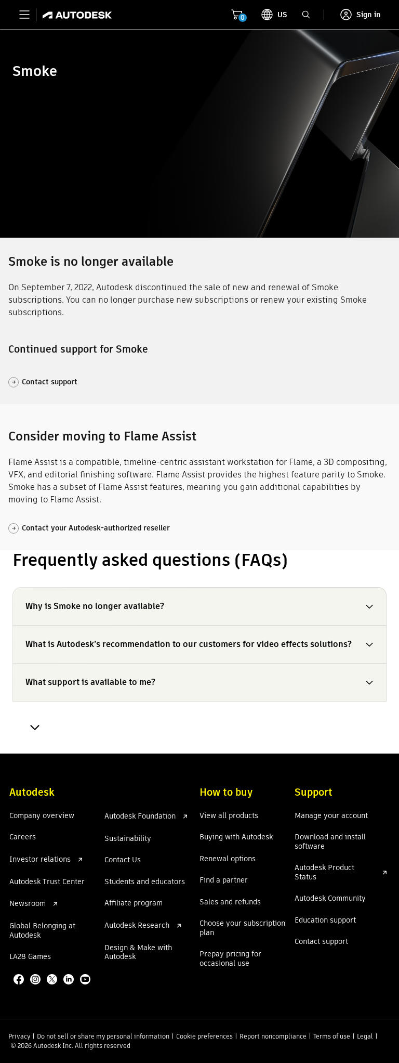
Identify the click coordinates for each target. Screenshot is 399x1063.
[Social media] (53, 980)
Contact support (44, 382)
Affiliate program (133, 903)
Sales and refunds (230, 902)
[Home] (74, 14)
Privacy (19, 1036)
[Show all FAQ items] (33, 727)
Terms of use (331, 1036)
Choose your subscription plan (242, 928)
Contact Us (122, 860)
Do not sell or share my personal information (103, 1036)
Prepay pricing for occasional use (230, 959)
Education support (325, 920)
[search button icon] (306, 14)
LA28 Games (30, 957)
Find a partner (224, 880)
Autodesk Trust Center (47, 882)
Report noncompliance (273, 1036)
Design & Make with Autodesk (138, 952)
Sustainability (127, 839)
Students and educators (144, 882)
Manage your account (331, 816)
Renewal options (228, 859)
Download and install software (330, 842)
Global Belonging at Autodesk (42, 931)
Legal (365, 1036)
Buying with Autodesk (236, 837)
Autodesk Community (330, 898)
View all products (229, 816)
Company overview (41, 816)
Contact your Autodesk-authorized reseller (90, 528)
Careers (22, 837)
